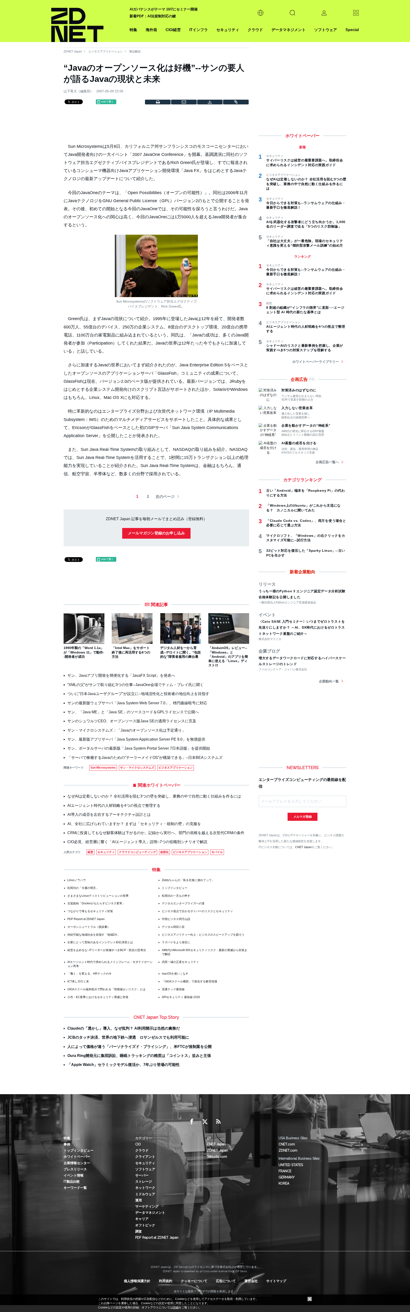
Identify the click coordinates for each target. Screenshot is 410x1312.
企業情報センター (77, 1163)
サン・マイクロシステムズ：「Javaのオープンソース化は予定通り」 (126, 730)
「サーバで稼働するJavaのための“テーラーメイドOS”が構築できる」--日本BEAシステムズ (145, 758)
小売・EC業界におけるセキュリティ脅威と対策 (97, 997)
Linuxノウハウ (76, 880)
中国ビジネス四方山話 (176, 919)
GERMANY (287, 1177)
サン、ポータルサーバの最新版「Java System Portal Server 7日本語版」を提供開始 (138, 748)
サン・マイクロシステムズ (137, 767)
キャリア (142, 1219)
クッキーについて (194, 1281)
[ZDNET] (87, 21)
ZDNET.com (288, 1150)
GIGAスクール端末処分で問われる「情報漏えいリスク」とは (106, 989)
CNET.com (287, 1144)
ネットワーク (145, 1188)
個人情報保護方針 (137, 1281)
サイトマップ (276, 1281)
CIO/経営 (173, 30)
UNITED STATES (291, 1165)
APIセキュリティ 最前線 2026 (181, 997)
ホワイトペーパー (77, 1156)
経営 (90, 852)
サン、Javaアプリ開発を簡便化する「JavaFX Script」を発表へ (121, 675)
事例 (67, 1144)
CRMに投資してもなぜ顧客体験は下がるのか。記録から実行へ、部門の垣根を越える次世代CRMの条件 (155, 833)
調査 (138, 1231)
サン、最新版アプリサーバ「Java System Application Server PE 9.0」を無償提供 (136, 739)
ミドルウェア (145, 1194)
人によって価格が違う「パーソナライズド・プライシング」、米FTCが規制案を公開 (139, 1047)
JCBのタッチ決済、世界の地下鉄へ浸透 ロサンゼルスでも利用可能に (128, 1037)
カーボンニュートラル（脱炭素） (88, 927)
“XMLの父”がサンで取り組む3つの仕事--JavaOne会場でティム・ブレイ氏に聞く (135, 685)
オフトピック (145, 1225)
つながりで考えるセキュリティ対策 (90, 911)
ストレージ (143, 1181)
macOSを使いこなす (175, 973)
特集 (133, 30)
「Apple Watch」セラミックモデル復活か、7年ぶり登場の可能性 (123, 1065)
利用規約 (165, 1281)
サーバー (142, 1175)
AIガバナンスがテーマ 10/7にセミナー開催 (164, 9)
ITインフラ (198, 30)
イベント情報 (74, 1175)
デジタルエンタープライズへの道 (183, 903)
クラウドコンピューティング (137, 852)
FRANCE (285, 1171)
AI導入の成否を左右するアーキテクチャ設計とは (109, 814)
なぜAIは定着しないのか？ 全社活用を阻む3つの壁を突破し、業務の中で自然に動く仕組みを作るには (154, 796)
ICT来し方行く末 (78, 981)
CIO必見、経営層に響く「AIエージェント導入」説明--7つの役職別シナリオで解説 (137, 842)
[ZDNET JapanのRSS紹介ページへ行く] (218, 1121)
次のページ (165, 497)
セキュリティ (227, 30)
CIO (138, 1144)
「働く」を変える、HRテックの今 (89, 973)
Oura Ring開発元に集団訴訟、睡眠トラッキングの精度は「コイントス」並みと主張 (139, 1056)
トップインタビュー (174, 888)
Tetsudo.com (217, 1156)
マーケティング (146, 1206)
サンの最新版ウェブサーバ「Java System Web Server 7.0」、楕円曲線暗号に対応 (137, 703)
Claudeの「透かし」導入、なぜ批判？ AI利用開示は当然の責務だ (123, 1028)
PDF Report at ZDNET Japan (86, 919)
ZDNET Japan (73, 51)
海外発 (151, 30)
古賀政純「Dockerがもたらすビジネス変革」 (96, 903)
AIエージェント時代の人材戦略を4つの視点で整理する (113, 805)
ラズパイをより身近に (176, 942)
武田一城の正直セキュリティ (180, 962)
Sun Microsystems (103, 767)
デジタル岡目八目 (173, 927)
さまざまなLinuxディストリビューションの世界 (98, 895)
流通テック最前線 (173, 989)
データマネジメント (288, 30)
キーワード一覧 (75, 1188)
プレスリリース (75, 1169)
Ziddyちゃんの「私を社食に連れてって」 (188, 880)
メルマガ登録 (302, 816)
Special (352, 30)
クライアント (145, 1156)
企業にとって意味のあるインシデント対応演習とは (100, 942)
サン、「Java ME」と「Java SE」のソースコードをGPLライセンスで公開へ (133, 712)
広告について (226, 1281)
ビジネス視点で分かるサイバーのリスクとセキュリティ (197, 911)
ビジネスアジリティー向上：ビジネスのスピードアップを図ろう (203, 934)
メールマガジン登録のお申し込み (156, 533)
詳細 (176, 1307)
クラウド (255, 30)
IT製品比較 (72, 1181)
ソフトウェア (325, 30)
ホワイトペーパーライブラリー (315, 362)
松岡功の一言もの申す (176, 895)
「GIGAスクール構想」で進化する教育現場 (189, 981)
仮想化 (164, 852)
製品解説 (135, 51)
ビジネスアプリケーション (106, 51)
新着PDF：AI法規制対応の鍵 (153, 16)
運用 (138, 1200)
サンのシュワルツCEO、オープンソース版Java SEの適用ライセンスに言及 (131, 721)
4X (209, 1138)
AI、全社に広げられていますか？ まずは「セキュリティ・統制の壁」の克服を (134, 824)
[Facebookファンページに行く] (191, 1121)
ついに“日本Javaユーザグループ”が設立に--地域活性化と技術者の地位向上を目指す (138, 694)
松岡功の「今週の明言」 (83, 888)
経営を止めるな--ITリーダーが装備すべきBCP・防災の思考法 (106, 950)
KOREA (284, 1183)
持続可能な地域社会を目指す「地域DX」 (93, 934)
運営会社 (251, 1281)
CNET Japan (303, 847)
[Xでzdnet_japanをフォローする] (205, 1121)
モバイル (217, 852)
